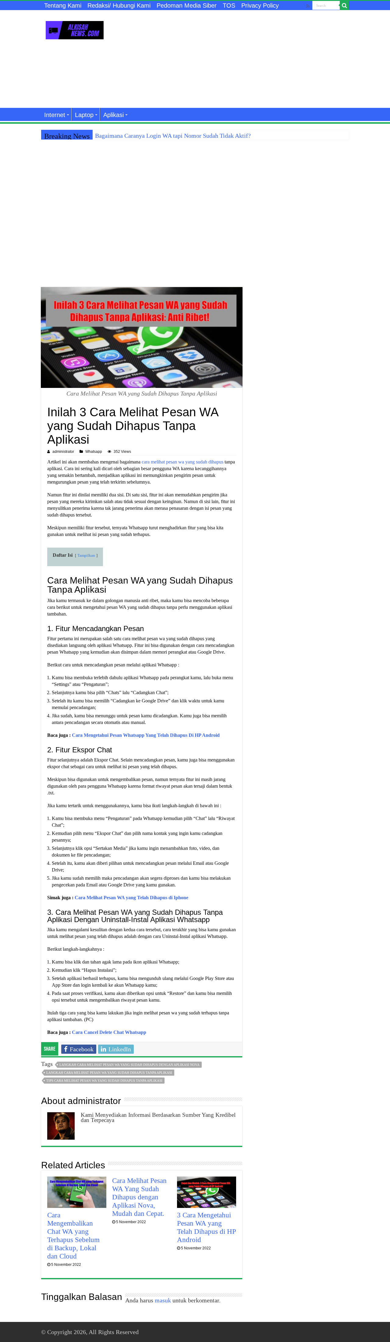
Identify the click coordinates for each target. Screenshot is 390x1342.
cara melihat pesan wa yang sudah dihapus (182, 461)
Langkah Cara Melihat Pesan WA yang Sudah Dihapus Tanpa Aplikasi (109, 1072)
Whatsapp (93, 451)
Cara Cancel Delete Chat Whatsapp (109, 1032)
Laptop (84, 115)
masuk (163, 1300)
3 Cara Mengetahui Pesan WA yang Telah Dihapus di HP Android (206, 1227)
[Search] (344, 5)
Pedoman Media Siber (187, 5)
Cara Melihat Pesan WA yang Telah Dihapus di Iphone (131, 897)
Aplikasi (113, 115)
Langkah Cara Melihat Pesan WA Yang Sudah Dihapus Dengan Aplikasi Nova (129, 1065)
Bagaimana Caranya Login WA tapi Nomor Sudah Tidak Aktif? (173, 135)
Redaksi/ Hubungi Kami (119, 5)
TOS (229, 5)
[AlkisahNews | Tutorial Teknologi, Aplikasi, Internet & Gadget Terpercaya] (75, 29)
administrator (63, 451)
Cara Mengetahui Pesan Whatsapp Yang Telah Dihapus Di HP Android (146, 735)
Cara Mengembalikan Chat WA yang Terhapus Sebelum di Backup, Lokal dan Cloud (73, 1235)
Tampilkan (86, 555)
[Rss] (308, 6)
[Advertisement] (233, 59)
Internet (54, 115)
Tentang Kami (62, 5)
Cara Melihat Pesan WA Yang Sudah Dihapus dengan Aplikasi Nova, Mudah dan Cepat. (139, 1197)
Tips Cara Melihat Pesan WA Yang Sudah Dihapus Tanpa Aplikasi (104, 1080)
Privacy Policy (260, 5)
